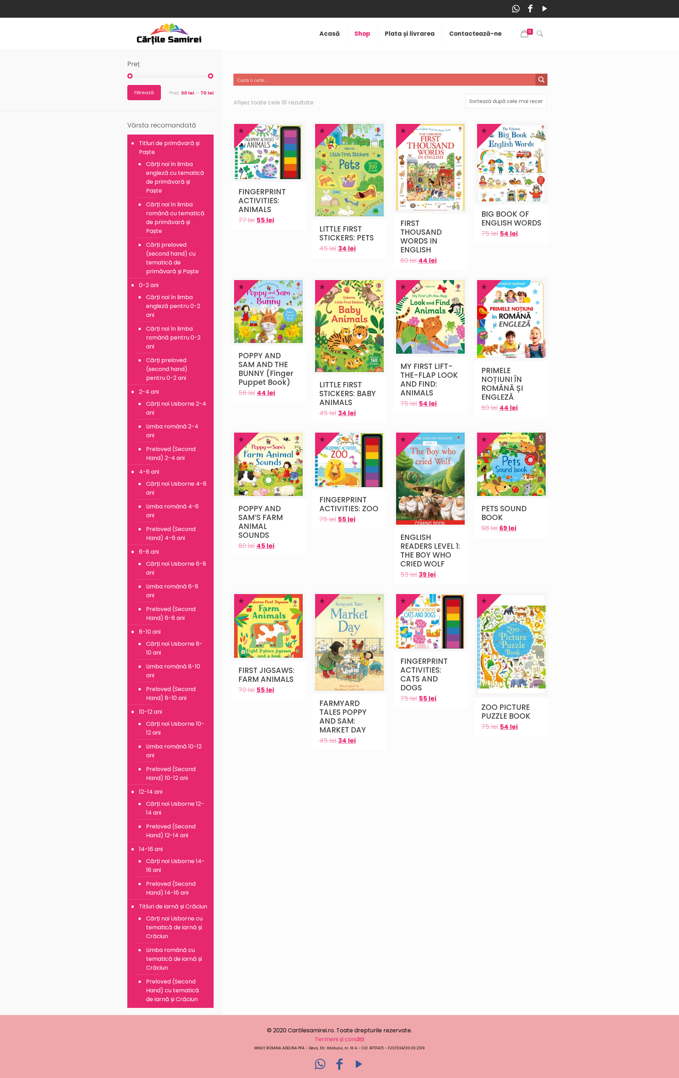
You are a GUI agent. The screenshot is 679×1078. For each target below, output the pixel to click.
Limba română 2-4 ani (172, 430)
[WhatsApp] (516, 8)
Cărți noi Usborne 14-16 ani (175, 865)
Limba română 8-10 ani (173, 670)
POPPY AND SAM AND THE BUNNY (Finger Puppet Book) (266, 368)
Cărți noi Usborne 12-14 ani (175, 808)
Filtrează (144, 92)
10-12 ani (150, 712)
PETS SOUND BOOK (504, 513)
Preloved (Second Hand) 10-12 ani (171, 773)
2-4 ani (149, 392)
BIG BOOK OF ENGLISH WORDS (511, 218)
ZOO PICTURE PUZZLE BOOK (505, 711)
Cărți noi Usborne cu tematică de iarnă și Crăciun (174, 927)
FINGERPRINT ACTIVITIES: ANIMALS (262, 201)
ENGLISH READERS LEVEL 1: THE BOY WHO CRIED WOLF (430, 550)
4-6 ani (149, 472)
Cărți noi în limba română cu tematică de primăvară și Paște (175, 217)
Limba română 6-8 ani (172, 590)
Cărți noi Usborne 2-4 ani (176, 408)
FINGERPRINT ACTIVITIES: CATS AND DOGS (424, 674)
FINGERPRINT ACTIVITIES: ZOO (348, 504)
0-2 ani (148, 285)
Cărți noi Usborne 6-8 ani (176, 568)
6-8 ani (149, 552)
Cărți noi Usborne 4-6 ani (176, 488)
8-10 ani (150, 632)
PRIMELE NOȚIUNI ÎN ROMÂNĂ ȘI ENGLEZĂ (502, 383)
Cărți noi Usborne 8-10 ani (174, 648)
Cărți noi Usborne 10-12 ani (175, 728)
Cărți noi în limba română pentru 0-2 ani (173, 337)
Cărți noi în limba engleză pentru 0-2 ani (173, 306)
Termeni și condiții (339, 1039)
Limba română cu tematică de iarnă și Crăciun (174, 959)
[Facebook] (530, 8)
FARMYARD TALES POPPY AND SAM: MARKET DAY (343, 716)
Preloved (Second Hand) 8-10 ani (171, 693)
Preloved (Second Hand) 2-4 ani (171, 453)
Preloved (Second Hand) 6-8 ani (171, 613)
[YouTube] (545, 8)
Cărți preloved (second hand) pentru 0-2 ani (166, 369)
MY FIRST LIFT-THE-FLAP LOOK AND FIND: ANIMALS (429, 379)
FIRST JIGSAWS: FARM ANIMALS (266, 674)
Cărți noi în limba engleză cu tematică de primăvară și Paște (175, 177)
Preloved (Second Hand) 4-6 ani (171, 533)
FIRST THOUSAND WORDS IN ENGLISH (421, 236)
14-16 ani (151, 849)
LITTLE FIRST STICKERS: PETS (346, 233)
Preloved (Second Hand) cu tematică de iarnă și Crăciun (172, 990)
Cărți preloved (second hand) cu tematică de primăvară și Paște (172, 258)
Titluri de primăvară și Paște (169, 147)
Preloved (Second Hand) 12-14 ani (171, 830)
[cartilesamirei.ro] (169, 34)
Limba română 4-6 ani (172, 510)
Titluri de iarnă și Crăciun (173, 906)
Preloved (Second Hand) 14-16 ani (171, 888)
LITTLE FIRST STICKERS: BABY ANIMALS (347, 393)
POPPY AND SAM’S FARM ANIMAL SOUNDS (260, 521)
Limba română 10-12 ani (174, 750)
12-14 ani (150, 792)
